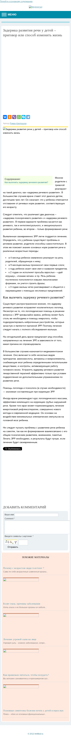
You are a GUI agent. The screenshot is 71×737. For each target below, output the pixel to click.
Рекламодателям (35, 728)
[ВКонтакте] (5, 117)
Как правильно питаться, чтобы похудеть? (26, 674)
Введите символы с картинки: (19, 536)
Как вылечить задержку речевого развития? (26, 182)
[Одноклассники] (10, 117)
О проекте (50, 728)
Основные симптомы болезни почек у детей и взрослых (33, 710)
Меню (12, 14)
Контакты (19, 728)
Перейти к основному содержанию (16, 1)
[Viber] (14, 117)
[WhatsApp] (19, 117)
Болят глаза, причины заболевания (21, 603)
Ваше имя (10, 514)
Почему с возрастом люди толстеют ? (23, 568)
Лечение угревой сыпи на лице (19, 639)
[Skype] (23, 117)
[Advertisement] (35, 75)
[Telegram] (28, 117)
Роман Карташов (18, 123)
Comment (10, 518)
